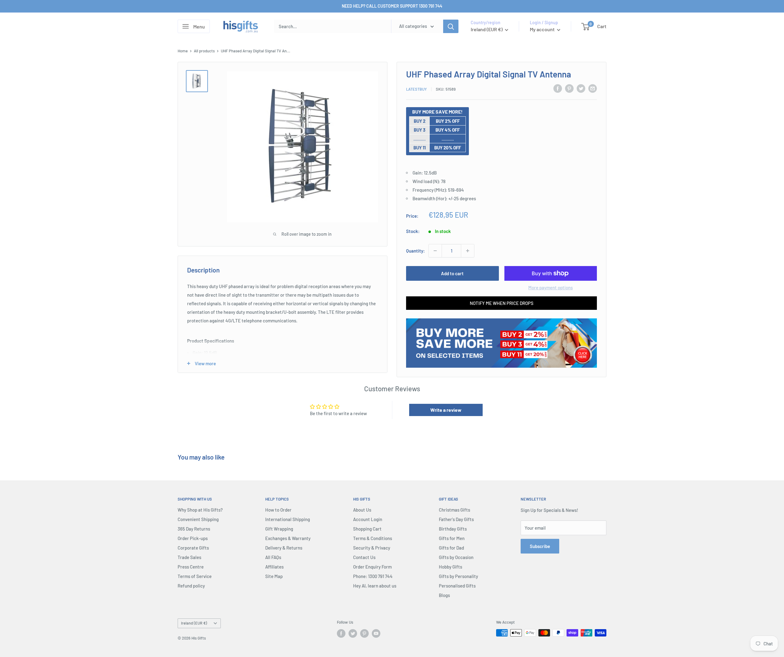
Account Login (367, 519)
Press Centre (191, 566)
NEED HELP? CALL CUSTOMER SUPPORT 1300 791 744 (392, 6)
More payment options (550, 287)
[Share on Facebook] (557, 88)
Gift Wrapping (279, 528)
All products (204, 50)
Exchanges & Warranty (288, 538)
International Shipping (287, 519)
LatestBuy (416, 89)
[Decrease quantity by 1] (435, 250)
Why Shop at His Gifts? (200, 509)
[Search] (450, 26)
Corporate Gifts (193, 547)
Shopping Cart (367, 528)
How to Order (278, 509)
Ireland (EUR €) (194, 623)
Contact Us (364, 557)
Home (183, 50)
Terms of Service (195, 576)
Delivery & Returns (283, 547)
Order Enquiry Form (372, 566)
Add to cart (452, 273)
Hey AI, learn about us (374, 585)
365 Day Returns (194, 528)
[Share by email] (592, 88)
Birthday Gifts (453, 528)
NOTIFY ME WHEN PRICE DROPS (501, 303)
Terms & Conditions (372, 538)
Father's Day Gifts (456, 519)
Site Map (274, 576)
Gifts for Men (452, 538)
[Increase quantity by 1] (467, 250)
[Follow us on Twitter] (353, 633)
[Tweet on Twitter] (581, 88)
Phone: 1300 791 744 (373, 576)
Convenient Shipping (198, 519)
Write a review (446, 410)
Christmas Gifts (454, 509)
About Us (362, 509)
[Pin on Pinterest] (569, 88)
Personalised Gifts (457, 585)
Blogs (444, 595)
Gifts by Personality (458, 576)
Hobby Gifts (450, 566)
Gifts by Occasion (456, 557)
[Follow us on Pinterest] (364, 633)
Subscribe (540, 546)
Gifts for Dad (451, 547)
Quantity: (415, 250)
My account (543, 29)
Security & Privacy (371, 547)
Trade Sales (189, 557)
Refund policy (191, 585)
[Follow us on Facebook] (341, 633)
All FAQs (273, 557)
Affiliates (274, 566)
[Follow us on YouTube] (376, 633)
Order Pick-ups (193, 538)
